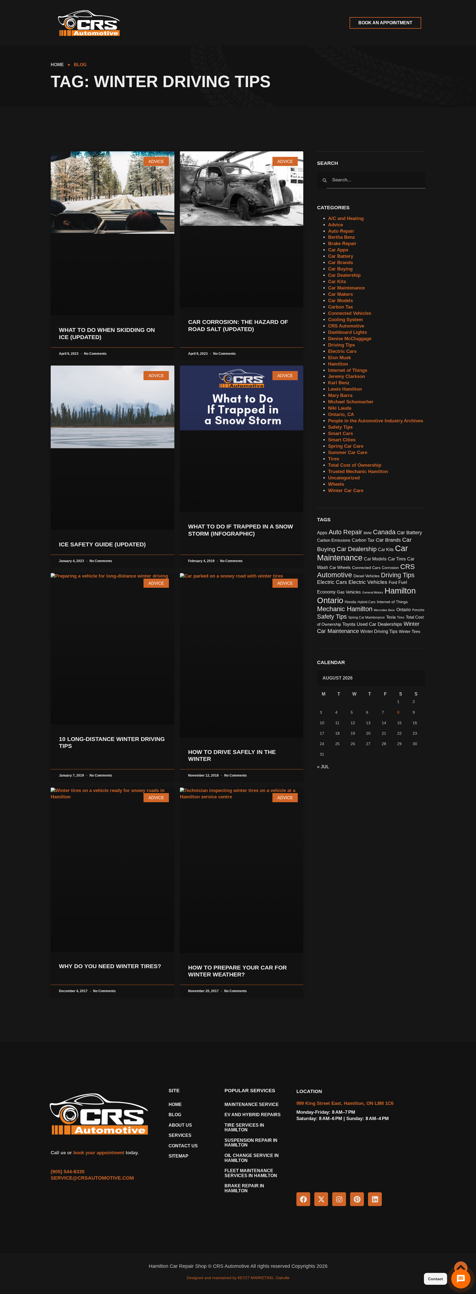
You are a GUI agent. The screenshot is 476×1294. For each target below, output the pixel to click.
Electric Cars (342, 351)
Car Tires (397, 559)
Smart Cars (340, 433)
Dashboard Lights (347, 332)
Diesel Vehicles (366, 576)
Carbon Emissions (333, 540)
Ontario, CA (341, 414)
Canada (384, 532)
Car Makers (340, 294)
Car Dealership (344, 275)
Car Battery (340, 256)
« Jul (323, 766)
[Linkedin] (375, 1199)
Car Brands (340, 262)
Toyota (348, 624)
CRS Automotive (346, 326)
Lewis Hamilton (345, 389)
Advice (335, 224)
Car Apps (338, 250)
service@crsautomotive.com (92, 1178)
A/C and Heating (346, 218)
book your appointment (98, 1152)
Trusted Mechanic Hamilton (358, 471)
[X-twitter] (321, 1199)
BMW (368, 533)
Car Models (340, 300)
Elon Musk (339, 357)
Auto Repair (341, 231)
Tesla (391, 617)
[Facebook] (303, 1199)
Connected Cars (366, 568)
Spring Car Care (345, 446)
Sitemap (178, 1156)
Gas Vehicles (349, 592)
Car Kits (337, 281)
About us (180, 1125)
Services (180, 1135)
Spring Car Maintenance (366, 617)
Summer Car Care (347, 452)
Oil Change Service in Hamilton (252, 1158)
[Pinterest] (357, 1199)
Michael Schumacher (351, 401)
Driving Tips (341, 345)
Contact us (183, 1145)
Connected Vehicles (349, 313)
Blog (175, 1114)
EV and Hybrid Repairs (253, 1114)
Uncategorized (344, 477)
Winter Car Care (345, 490)
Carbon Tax (340, 307)
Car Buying (340, 269)
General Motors (372, 592)
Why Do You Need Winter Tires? (110, 966)
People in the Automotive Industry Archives (375, 420)
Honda (350, 602)
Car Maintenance (346, 288)
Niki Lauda (339, 408)
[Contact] (460, 1278)
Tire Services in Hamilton (244, 1127)
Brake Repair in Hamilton (244, 1188)
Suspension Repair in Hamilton (251, 1143)
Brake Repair (342, 243)
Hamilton (338, 364)
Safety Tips (340, 427)
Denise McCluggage (349, 338)
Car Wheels (340, 567)
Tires (333, 458)
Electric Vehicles (367, 582)
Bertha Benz (341, 237)
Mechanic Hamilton (344, 609)
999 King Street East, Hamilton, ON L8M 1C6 (344, 1103)
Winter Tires (409, 631)
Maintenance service (252, 1104)
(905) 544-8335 (68, 1171)
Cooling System (345, 319)
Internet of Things (347, 370)
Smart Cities (341, 439)
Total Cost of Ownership (354, 465)
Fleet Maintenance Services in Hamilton (251, 1173)
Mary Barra (340, 395)
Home (175, 1104)
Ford (393, 582)
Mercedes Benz (384, 610)
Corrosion (390, 568)
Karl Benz (339, 382)
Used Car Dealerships (379, 624)
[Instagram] (339, 1199)
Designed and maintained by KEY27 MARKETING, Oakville (238, 1278)
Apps (322, 532)
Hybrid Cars (366, 602)
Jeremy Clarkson (346, 376)
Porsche (418, 610)
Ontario (403, 609)
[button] (153, 23)
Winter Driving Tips (378, 631)
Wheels (336, 484)
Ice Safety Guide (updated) (102, 544)
